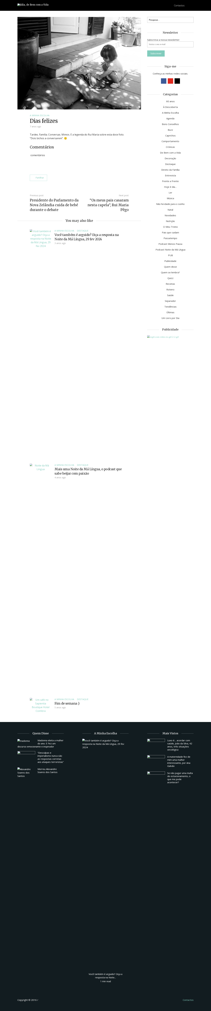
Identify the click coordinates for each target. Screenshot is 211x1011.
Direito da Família (170, 169)
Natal (170, 209)
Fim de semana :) (67, 703)
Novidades (170, 215)
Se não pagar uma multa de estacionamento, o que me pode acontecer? (180, 777)
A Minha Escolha (39, 115)
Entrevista (170, 175)
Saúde (170, 295)
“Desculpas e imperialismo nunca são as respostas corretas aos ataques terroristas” (51, 757)
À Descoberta (170, 107)
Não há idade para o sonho (170, 203)
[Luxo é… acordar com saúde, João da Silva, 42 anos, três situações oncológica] (156, 745)
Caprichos (170, 135)
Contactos (179, 5)
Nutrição (170, 221)
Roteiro (170, 289)
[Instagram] (177, 81)
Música (170, 198)
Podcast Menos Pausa (170, 243)
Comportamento (170, 141)
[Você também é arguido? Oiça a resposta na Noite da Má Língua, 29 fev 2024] (40, 344)
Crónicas (170, 146)
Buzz (170, 129)
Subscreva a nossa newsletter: (163, 39)
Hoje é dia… (170, 186)
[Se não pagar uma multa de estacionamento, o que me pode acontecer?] (156, 778)
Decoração (170, 158)
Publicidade (170, 260)
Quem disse (170, 266)
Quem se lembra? (170, 272)
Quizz (170, 278)
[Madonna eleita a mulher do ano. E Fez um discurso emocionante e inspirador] (26, 740)
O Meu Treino (170, 226)
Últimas (170, 312)
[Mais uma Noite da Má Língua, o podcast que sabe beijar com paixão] (40, 579)
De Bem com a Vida (170, 152)
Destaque (82, 230)
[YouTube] (170, 81)
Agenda (170, 118)
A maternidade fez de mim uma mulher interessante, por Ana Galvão (178, 761)
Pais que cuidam (170, 232)
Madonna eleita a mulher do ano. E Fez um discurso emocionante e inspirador (40, 743)
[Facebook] (163, 81)
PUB (170, 255)
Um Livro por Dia (170, 318)
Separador (170, 300)
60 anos (170, 101)
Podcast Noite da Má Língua (170, 249)
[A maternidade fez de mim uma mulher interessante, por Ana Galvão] (156, 761)
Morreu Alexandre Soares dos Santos (47, 770)
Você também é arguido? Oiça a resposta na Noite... (105, 975)
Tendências (170, 306)
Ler (170, 192)
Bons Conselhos (170, 124)
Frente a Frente (170, 181)
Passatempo (170, 238)
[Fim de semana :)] (40, 705)
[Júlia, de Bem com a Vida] (33, 4)
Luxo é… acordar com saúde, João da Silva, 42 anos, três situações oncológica (179, 745)
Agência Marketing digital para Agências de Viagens (44, 999)
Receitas (170, 283)
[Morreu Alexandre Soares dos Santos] (26, 772)
